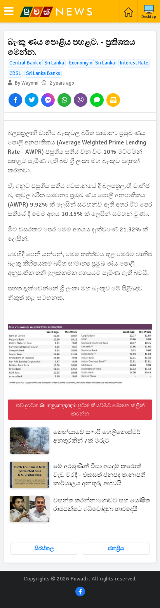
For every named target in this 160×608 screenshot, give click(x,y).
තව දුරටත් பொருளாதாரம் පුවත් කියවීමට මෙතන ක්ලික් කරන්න (80, 409)
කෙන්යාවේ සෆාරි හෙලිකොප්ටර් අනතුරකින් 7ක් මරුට (97, 436)
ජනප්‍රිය (116, 548)
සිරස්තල (44, 548)
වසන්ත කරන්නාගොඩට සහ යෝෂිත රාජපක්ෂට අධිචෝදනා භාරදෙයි (101, 505)
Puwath (79, 578)
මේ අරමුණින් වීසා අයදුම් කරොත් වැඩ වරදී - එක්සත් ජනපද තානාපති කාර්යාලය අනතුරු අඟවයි (99, 474)
